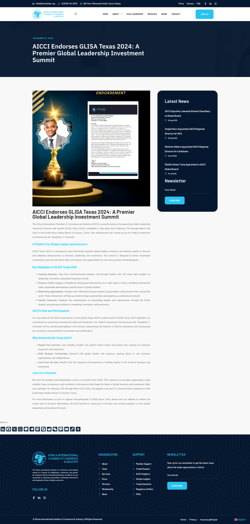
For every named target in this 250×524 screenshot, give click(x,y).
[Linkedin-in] (210, 3)
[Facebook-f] (205, 3)
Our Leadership (134, 14)
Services (152, 14)
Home (105, 14)
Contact (176, 14)
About (115, 14)
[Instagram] (215, 3)
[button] (73, 14)
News (164, 14)
